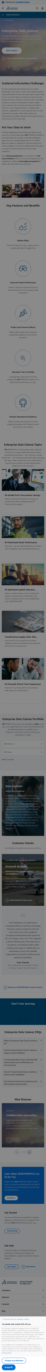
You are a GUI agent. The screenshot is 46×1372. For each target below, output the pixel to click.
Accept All (9, 1367)
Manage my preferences (14, 1360)
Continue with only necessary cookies (16, 1319)
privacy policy (7, 1353)
